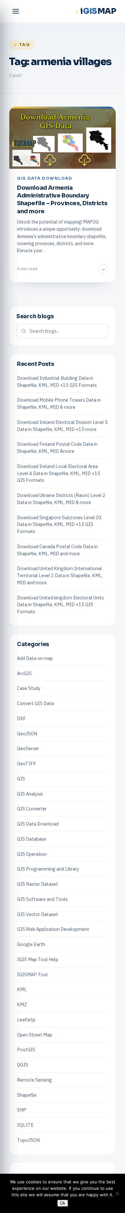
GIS (21, 779)
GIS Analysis (30, 794)
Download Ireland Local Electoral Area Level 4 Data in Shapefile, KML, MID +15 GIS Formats (58, 473)
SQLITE (25, 1125)
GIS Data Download (38, 824)
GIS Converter (32, 809)
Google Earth (31, 944)
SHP (21, 1110)
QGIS (22, 1065)
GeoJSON (27, 734)
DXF (21, 718)
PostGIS (26, 1049)
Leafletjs (26, 1020)
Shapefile (27, 1095)
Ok (62, 1203)
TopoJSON (28, 1140)
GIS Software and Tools (42, 899)
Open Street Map (34, 1035)
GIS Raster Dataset (37, 884)
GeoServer (28, 748)
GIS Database (31, 839)
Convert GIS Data (35, 703)
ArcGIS (24, 673)
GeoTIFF (26, 763)
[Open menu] (15, 11)
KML (22, 989)
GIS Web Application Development (53, 929)
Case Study (28, 688)
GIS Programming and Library (48, 869)
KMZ (22, 1004)
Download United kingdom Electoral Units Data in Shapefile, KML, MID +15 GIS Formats (60, 605)
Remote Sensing (34, 1080)
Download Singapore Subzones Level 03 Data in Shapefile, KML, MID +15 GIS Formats (59, 524)
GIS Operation (32, 854)
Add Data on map (35, 658)
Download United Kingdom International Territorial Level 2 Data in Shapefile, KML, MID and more (60, 575)
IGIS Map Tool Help (37, 959)
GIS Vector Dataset (37, 914)
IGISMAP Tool (32, 974)
